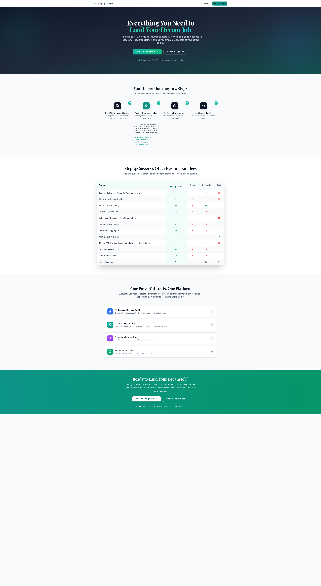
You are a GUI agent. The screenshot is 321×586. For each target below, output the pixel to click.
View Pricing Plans (175, 51)
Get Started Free (220, 3)
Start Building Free (146, 51)
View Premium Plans (175, 399)
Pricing (207, 3)
